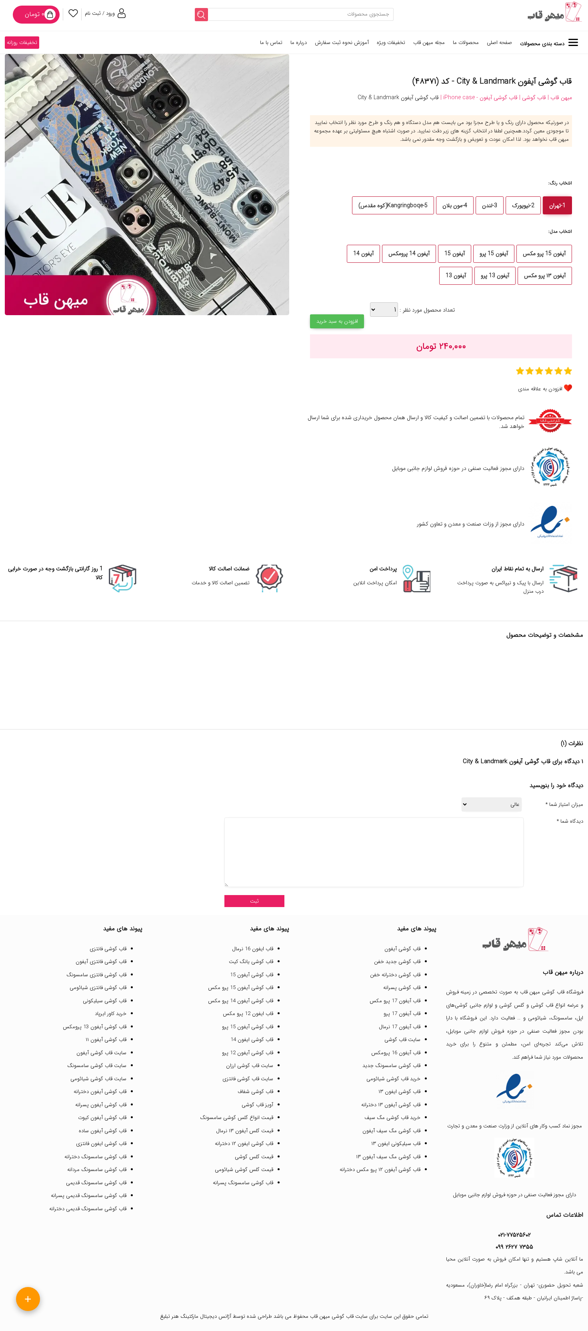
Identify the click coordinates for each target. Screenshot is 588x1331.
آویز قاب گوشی (257, 1105)
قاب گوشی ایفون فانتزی (101, 1143)
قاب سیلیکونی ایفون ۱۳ (395, 1143)
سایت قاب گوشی (402, 1039)
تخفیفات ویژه (391, 42)
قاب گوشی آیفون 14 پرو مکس (240, 1001)
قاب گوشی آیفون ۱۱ (106, 1039)
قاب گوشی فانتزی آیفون (101, 961)
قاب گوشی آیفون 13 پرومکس (94, 1027)
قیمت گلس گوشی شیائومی (244, 1169)
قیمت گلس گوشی (254, 1157)
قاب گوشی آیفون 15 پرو (247, 1027)
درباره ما (298, 42)
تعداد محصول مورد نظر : (426, 310)
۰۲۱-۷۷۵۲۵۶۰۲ (514, 1235)
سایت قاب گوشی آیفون (101, 1053)
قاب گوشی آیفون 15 (251, 975)
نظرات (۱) (572, 743)
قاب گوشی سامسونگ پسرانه (243, 1183)
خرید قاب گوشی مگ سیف (392, 1117)
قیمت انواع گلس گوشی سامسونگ (236, 1117)
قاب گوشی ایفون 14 (251, 1039)
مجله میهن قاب (429, 42)
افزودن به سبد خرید (337, 321)
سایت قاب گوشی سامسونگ (96, 1065)
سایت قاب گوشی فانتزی (247, 1079)
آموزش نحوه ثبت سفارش (342, 42)
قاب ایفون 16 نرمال (252, 949)
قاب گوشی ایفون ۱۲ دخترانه (244, 1143)
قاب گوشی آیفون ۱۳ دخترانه (390, 1105)
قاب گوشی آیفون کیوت (102, 1117)
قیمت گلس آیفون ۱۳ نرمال (244, 1131)
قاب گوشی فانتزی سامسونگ (96, 975)
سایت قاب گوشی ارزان (249, 1065)
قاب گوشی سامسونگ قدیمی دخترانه (87, 1209)
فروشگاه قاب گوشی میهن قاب (551, 992)
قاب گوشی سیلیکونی (104, 1001)
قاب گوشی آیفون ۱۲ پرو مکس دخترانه (380, 1169)
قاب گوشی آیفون (402, 949)
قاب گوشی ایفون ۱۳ (399, 1091)
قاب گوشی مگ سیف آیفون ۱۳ (388, 1157)
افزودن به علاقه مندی (540, 389)
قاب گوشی (542, 1005)
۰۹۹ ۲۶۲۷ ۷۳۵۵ (514, 1247)
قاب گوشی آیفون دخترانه (100, 1091)
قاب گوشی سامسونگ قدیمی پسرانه (88, 1195)
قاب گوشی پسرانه (401, 987)
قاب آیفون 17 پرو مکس (395, 1001)
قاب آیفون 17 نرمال (399, 1027)
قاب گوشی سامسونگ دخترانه (95, 1157)
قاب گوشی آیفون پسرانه (100, 1105)
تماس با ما (271, 42)
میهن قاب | (559, 97)
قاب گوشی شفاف (255, 1091)
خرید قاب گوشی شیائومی (393, 1079)
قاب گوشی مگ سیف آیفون (391, 1131)
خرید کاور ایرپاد (110, 1013)
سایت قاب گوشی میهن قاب (339, 1316)
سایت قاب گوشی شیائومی (98, 1079)
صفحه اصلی (499, 42)
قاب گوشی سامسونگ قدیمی (96, 1183)
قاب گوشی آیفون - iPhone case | (478, 97)
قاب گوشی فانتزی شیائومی (98, 987)
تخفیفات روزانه (22, 42)
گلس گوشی (511, 1005)
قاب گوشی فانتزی (108, 949)
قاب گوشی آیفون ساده (102, 1131)
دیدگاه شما (570, 821)
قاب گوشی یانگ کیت (251, 961)
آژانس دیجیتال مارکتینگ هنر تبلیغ (195, 1316)
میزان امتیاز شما (564, 805)
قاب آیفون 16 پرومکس (395, 1053)
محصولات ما (466, 42)
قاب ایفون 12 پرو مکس (248, 1013)
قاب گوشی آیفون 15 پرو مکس (240, 987)
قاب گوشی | (532, 97)
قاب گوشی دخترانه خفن (395, 975)
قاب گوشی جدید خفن (397, 961)
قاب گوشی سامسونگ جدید (391, 1065)
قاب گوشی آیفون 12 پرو (247, 1053)
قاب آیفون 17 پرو (402, 1013)
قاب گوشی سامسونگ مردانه (96, 1169)
